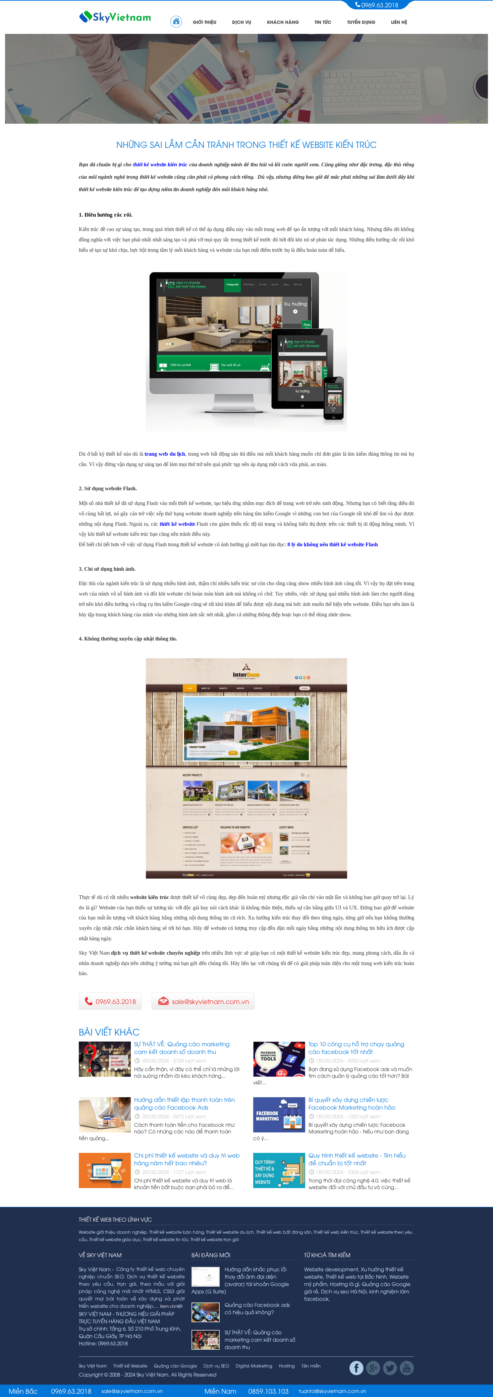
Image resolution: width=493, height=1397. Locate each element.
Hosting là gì (344, 1283)
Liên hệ (399, 21)
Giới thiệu (204, 21)
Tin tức (323, 21)
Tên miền (311, 1365)
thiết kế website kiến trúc (160, 164)
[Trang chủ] (176, 21)
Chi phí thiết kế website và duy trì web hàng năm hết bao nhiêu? (187, 1159)
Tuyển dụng (361, 21)
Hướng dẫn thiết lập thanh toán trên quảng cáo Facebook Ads (184, 1103)
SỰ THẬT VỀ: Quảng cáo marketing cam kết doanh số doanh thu (181, 1047)
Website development (331, 1269)
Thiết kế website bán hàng (176, 1232)
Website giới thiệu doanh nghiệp (113, 1232)
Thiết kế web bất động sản (284, 1232)
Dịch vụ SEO (216, 1365)
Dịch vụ (241, 21)
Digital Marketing (254, 1365)
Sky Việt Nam (93, 1365)
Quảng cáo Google (175, 1365)
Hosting (287, 1365)
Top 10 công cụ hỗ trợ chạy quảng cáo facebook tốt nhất (356, 1047)
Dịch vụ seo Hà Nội (344, 1291)
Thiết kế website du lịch (230, 1232)
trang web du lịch (165, 454)
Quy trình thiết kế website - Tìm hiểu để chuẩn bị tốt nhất (357, 1159)
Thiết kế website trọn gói (214, 1239)
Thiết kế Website (130, 1365)
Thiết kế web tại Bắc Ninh (356, 1276)
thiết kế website (178, 524)
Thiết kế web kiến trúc (336, 1232)
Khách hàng (283, 21)
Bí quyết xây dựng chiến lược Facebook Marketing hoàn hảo (352, 1103)
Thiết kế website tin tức (165, 1239)
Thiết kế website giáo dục (115, 1239)
